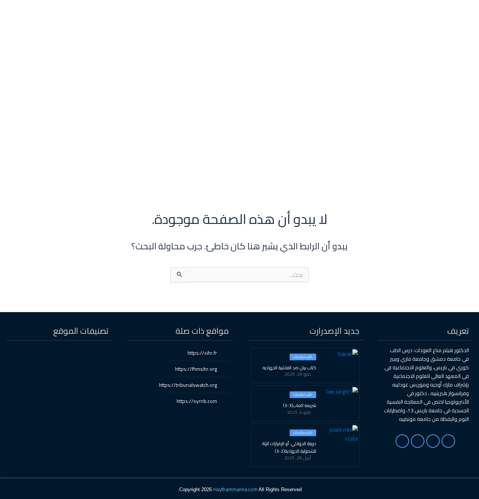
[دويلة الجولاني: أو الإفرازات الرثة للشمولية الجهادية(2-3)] (340, 441)
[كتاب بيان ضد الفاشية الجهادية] (340, 365)
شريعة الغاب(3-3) (299, 405)
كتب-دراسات (302, 357)
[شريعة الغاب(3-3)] (340, 402)
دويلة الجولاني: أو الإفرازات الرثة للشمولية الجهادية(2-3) (289, 447)
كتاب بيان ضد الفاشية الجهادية (289, 368)
